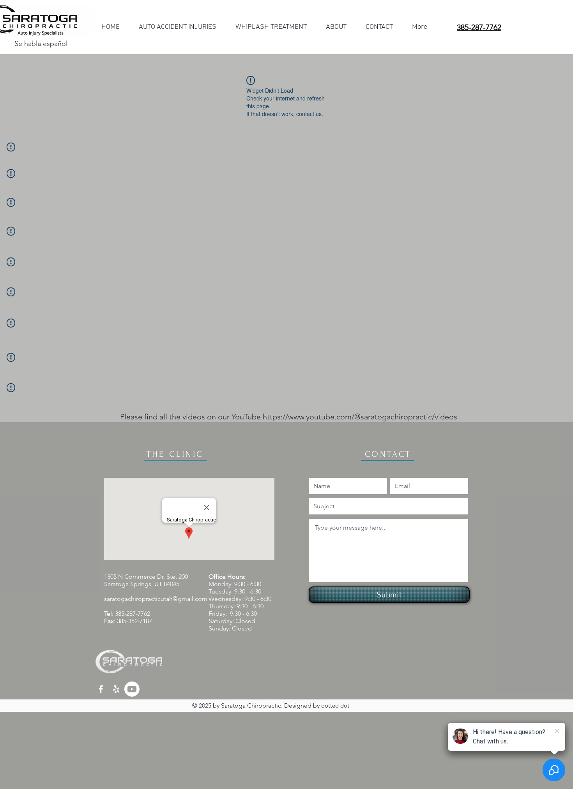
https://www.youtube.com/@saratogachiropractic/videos (360, 416)
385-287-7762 (132, 613)
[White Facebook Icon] (101, 689)
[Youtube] (132, 689)
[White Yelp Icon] (116, 689)
